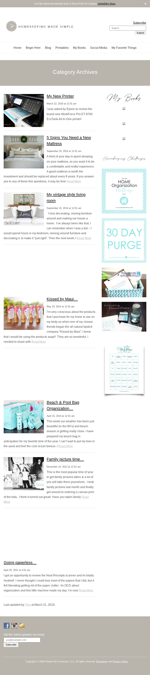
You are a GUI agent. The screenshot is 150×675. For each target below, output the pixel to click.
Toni (28, 604)
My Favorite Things (124, 47)
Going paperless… (20, 562)
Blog (48, 47)
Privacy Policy (120, 661)
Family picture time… (65, 459)
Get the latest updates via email (24, 634)
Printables (62, 47)
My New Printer (60, 96)
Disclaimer (101, 661)
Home (17, 47)
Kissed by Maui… (62, 299)
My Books (79, 47)
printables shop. (107, 3)
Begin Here (33, 47)
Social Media (98, 47)
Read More (74, 181)
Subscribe (139, 22)
